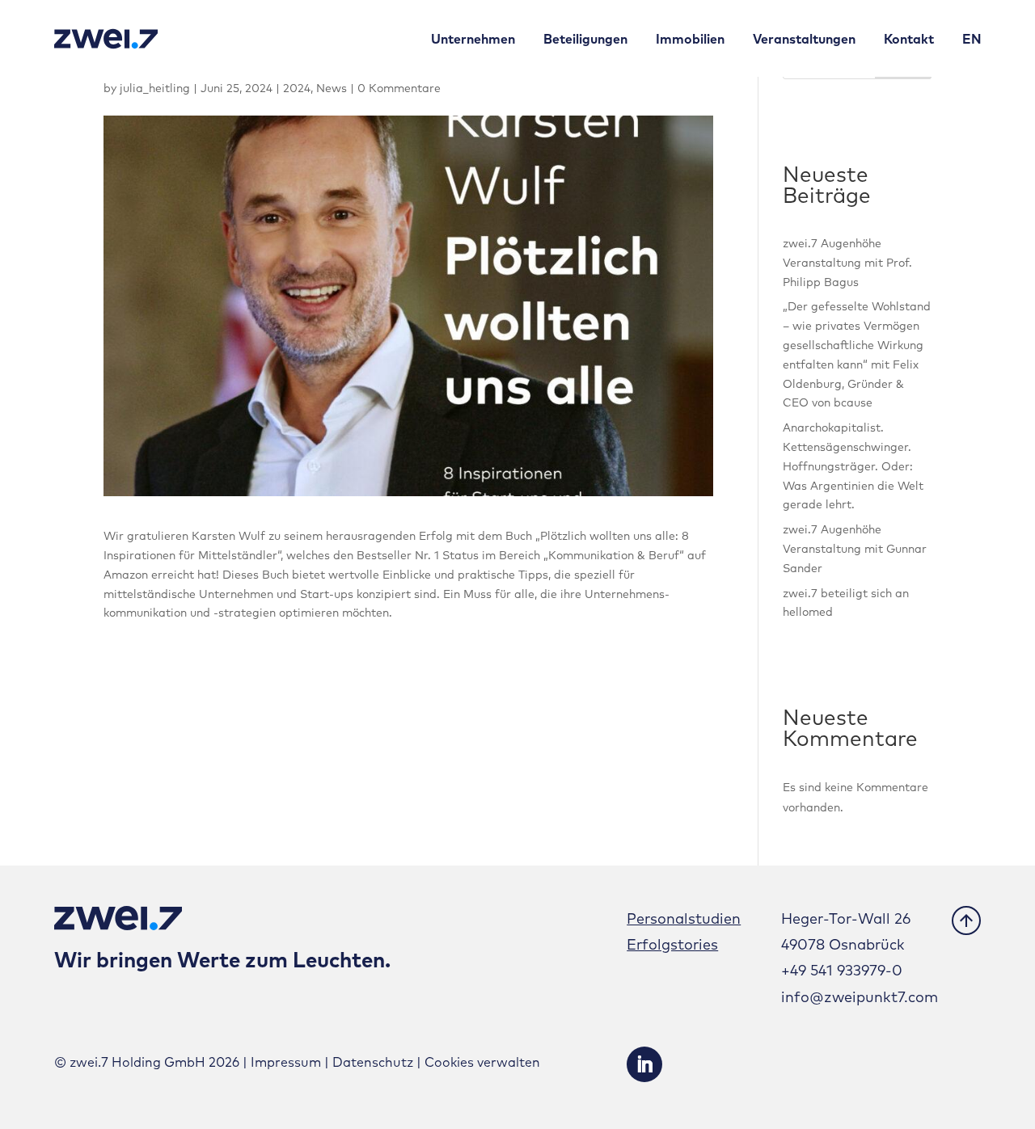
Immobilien (690, 39)
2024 (296, 88)
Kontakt (909, 39)
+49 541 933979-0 (841, 970)
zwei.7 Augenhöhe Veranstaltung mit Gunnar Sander (855, 548)
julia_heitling (155, 88)
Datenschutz (372, 1062)
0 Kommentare (399, 88)
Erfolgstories (672, 944)
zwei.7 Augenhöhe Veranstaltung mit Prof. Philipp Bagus (847, 262)
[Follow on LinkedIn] (644, 1064)
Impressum (286, 1062)
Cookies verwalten (482, 1062)
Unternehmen (473, 39)
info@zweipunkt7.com (859, 997)
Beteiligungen (585, 39)
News (331, 88)
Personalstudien (684, 918)
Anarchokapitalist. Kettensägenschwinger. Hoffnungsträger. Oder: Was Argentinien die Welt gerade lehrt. (853, 466)
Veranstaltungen (804, 39)
